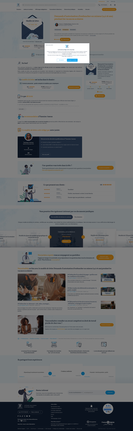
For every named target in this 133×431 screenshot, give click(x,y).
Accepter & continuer (72, 60)
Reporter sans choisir (49, 44)
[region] (66, 53)
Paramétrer (61, 60)
